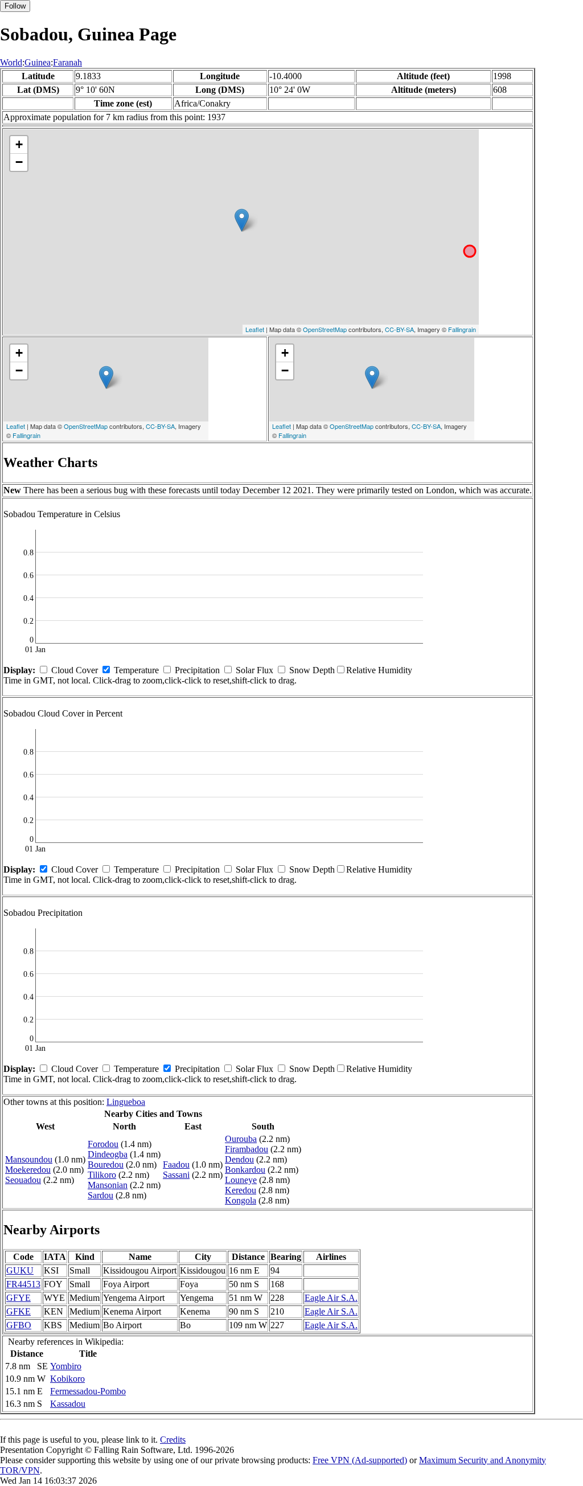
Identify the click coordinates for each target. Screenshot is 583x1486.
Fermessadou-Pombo (88, 1391)
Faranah (67, 62)
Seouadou (23, 1180)
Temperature (136, 670)
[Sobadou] (242, 220)
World (11, 62)
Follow (15, 6)
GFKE (18, 1311)
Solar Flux (254, 670)
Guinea (37, 62)
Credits (173, 1439)
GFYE (18, 1298)
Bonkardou (245, 1169)
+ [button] (19, 144)
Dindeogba (108, 1154)
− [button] (19, 162)
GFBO (18, 1325)
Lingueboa (125, 1102)
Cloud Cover (74, 670)
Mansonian (108, 1185)
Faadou (176, 1164)
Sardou (100, 1195)
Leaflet (254, 329)
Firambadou (246, 1149)
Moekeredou (28, 1169)
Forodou (103, 1144)
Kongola (240, 1200)
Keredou (240, 1190)
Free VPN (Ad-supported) (360, 1460)
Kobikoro (67, 1378)
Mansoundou (28, 1159)
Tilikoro (102, 1175)
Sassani (176, 1175)
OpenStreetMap (325, 329)
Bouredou (106, 1164)
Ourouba (241, 1139)
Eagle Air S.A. (331, 1298)
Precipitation (197, 670)
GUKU (20, 1270)
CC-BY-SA (399, 329)
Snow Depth (312, 670)
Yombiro (65, 1366)
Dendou (239, 1159)
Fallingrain (462, 329)
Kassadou (67, 1404)
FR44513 (23, 1284)
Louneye (241, 1180)
